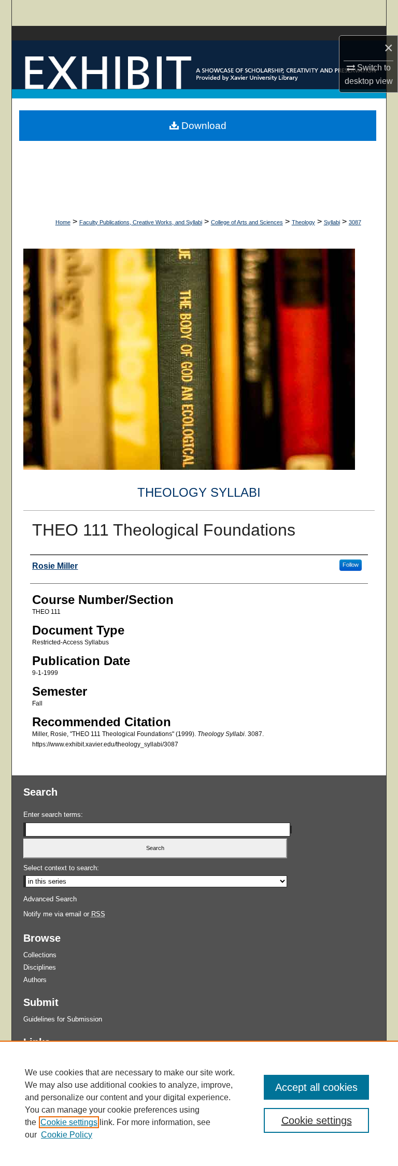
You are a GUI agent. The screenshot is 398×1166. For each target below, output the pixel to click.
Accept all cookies (316, 1087)
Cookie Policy (66, 1134)
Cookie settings (68, 1122)
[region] (199, 1103)
